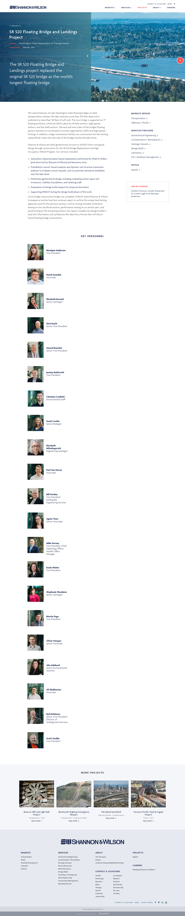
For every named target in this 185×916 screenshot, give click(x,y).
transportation (138, 118)
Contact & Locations (156, 4)
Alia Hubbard (53, 665)
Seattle (134, 169)
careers (171, 8)
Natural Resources (65, 866)
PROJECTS (16, 26)
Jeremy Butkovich (55, 372)
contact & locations (107, 871)
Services (126, 8)
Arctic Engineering (65, 878)
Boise (97, 884)
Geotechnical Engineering (143, 135)
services (63, 853)
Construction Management (68, 881)
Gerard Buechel (54, 348)
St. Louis (116, 890)
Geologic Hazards (139, 144)
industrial (24, 866)
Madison (116, 879)
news (170, 4)
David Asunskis (53, 274)
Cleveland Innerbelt (111, 812)
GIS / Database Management (145, 157)
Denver (98, 890)
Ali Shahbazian (53, 689)
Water (23, 860)
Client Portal (147, 902)
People (98, 860)
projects (142, 8)
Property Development (29, 863)
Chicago (98, 887)
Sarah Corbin (52, 421)
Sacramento (117, 884)
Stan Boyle (51, 323)
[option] (92, 57)
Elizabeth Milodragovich (53, 447)
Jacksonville (100, 896)
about (99, 853)
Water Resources (64, 869)
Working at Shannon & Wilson (144, 870)
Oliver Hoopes (53, 640)
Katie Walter (52, 567)
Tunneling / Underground (67, 875)
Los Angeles (117, 876)
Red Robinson (53, 714)
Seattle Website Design (86, 914)
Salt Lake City (118, 887)
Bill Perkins (52, 494)
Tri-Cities (116, 893)
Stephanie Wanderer (56, 592)
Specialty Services (65, 884)
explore (135, 857)
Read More (35, 821)
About (156, 8)
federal (24, 869)
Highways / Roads (140, 122)
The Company (100, 857)
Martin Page (52, 616)
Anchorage (99, 879)
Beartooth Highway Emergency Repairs (74, 813)
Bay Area (98, 882)
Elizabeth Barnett (55, 299)
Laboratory (136, 152)
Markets (109, 8)
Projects (138, 853)
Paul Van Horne (54, 470)
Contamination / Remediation (145, 139)
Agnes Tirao (52, 518)
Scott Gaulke (52, 738)
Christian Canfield (55, 396)
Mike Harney (52, 543)
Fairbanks (99, 893)
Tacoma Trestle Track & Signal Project (148, 813)
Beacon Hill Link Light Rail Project (36, 813)
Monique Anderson (56, 250)
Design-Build (137, 148)
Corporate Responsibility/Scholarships (109, 863)
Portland (116, 882)
